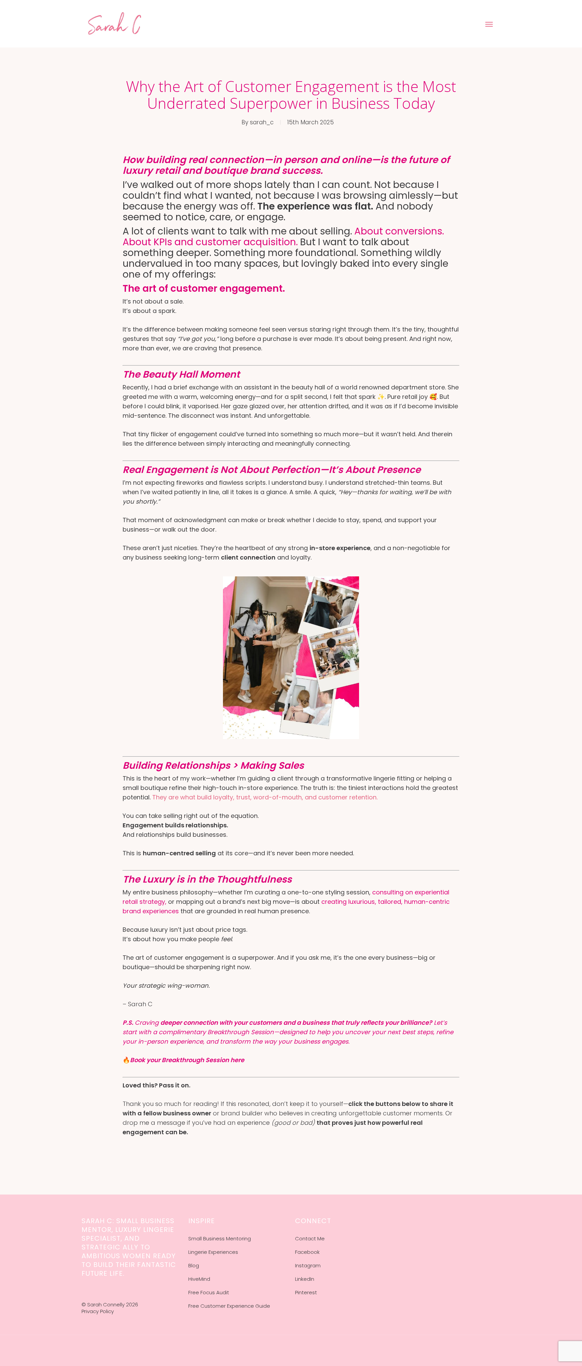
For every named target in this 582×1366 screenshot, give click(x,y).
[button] (489, 24)
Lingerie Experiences (213, 1252)
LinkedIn (304, 1278)
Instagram (308, 1265)
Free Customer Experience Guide (229, 1305)
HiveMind (199, 1278)
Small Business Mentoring (219, 1238)
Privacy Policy (98, 1311)
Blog (193, 1265)
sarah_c (261, 122)
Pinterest (306, 1292)
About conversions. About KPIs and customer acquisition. (283, 237)
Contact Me (310, 1238)
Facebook (307, 1252)
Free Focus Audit (208, 1292)
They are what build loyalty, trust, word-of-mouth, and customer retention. (265, 797)
